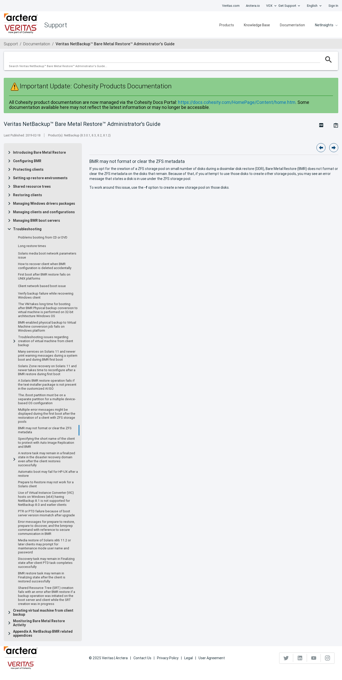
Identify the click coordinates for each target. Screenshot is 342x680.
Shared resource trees (32, 186)
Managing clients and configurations (44, 212)
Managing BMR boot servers (36, 220)
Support (11, 43)
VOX (269, 6)
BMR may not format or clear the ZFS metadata (45, 430)
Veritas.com (231, 6)
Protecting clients (28, 169)
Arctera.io (253, 6)
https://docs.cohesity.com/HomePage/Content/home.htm (236, 102)
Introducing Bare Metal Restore (39, 152)
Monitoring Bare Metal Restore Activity (39, 623)
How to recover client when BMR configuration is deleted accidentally (44, 266)
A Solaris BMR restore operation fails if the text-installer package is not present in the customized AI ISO (47, 385)
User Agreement (212, 658)
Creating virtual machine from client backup (43, 612)
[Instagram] (327, 658)
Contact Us (142, 658)
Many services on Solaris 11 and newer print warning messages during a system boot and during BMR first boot (47, 356)
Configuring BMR (27, 161)
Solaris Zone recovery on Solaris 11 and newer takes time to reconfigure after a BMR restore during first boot (47, 370)
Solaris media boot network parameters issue (47, 256)
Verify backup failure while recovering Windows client (45, 296)
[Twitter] (286, 658)
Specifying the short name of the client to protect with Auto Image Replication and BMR (46, 443)
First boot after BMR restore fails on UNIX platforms (44, 277)
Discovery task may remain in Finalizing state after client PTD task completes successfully (46, 563)
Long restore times (32, 246)
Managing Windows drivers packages (44, 203)
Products (226, 25)
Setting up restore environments (40, 178)
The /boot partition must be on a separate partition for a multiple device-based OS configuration (47, 399)
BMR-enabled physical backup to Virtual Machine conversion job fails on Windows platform (47, 327)
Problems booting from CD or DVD (42, 238)
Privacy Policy (168, 658)
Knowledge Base (257, 25)
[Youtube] (314, 658)
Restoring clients (27, 195)
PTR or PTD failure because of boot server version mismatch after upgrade (46, 513)
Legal (188, 658)
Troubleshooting (27, 229)
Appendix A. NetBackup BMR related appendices (43, 633)
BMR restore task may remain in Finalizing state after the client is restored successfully (41, 577)
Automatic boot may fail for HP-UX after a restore (48, 474)
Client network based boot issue (42, 286)
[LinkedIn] (300, 658)
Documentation (292, 25)
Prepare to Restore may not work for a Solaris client (46, 484)
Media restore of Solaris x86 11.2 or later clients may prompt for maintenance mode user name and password (44, 546)
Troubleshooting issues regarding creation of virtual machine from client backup (45, 341)
